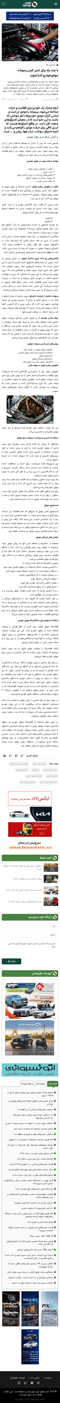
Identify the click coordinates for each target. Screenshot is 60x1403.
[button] (6, 1018)
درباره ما (48, 1377)
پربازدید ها (41, 1083)
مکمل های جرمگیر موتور (48, 782)
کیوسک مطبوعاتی (17, 1377)
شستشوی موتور (21, 770)
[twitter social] (27, 1383)
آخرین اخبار (52, 1083)
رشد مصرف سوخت (50, 770)
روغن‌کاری (35, 770)
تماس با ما (34, 1377)
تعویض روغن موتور (39, 764)
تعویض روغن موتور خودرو (19, 764)
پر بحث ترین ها (27, 1083)
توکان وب (19, 1399)
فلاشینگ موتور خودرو (34, 776)
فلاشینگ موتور (52, 776)
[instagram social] (20, 1383)
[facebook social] (33, 1383)
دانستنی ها (50, 64)
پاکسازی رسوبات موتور (27, 782)
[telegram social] (40, 1383)
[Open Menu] (56, 4)
